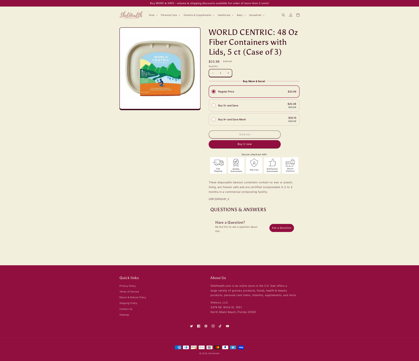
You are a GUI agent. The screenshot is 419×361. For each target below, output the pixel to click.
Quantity (213, 66)
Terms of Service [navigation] (129, 291)
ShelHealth (214, 353)
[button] (153, 15)
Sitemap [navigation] (124, 314)
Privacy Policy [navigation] (127, 285)
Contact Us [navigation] (125, 309)
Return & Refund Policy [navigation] (132, 297)
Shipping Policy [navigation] (128, 303)
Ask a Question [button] (281, 227)
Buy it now (245, 144)
